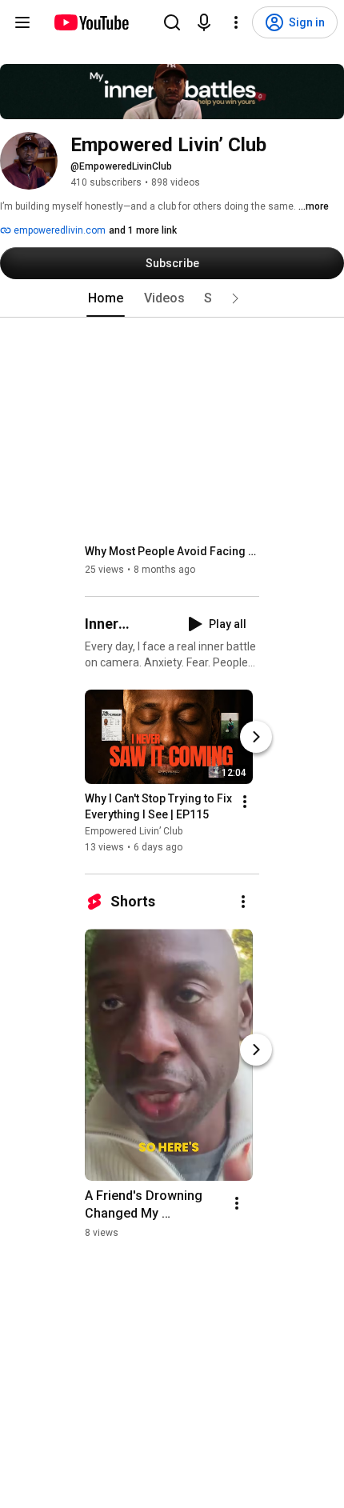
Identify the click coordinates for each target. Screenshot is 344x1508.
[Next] (256, 737)
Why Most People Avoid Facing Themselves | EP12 (172, 551)
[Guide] (22, 22)
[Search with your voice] (204, 22)
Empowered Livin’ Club (133, 831)
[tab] (105, 298)
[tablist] (172, 298)
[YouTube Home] (91, 22)
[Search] (172, 22)
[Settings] (236, 22)
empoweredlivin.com (58, 230)
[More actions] (245, 802)
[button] (235, 298)
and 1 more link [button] (143, 230)
